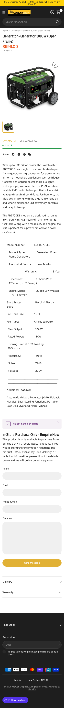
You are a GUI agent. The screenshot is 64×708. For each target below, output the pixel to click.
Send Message (32, 562)
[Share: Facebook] (13, 154)
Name (5, 468)
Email (5, 485)
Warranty (7, 592)
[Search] (57, 22)
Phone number (9, 501)
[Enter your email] (58, 645)
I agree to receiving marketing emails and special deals (33, 653)
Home (5, 31)
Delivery (7, 581)
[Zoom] (55, 65)
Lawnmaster (9, 141)
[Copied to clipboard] (29, 154)
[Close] (58, 422)
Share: (5, 154)
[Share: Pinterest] (24, 154)
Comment (7, 518)
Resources (8, 624)
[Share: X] (19, 154)
